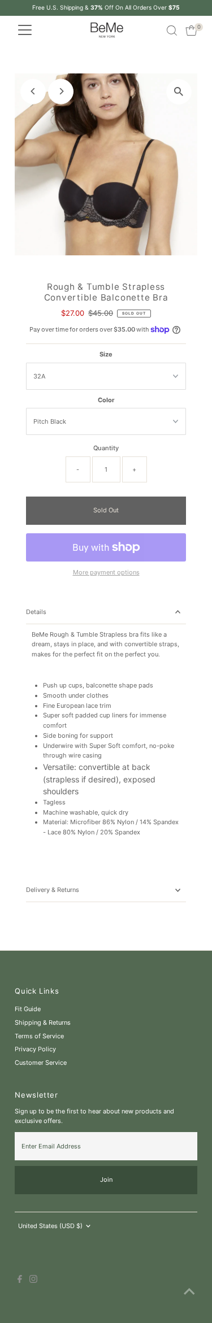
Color (106, 400)
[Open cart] (191, 30)
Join (106, 1179)
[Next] (60, 91)
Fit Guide (28, 1009)
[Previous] (33, 91)
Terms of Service (39, 1036)
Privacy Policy (35, 1049)
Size (106, 354)
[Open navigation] (25, 30)
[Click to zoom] (179, 92)
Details (36, 612)
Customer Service (41, 1063)
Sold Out (106, 510)
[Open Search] (172, 30)
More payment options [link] (106, 572)
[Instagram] (33, 1280)
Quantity (106, 448)
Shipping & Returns (43, 1022)
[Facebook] (20, 1280)
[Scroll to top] (189, 1292)
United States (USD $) (50, 1226)
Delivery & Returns (52, 890)
